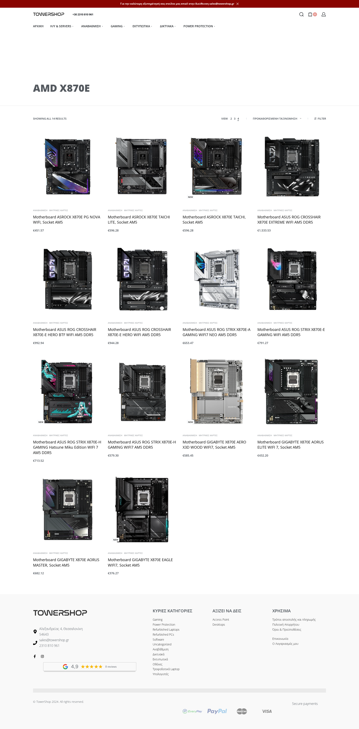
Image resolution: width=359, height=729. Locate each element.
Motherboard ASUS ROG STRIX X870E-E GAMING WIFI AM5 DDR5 (291, 332)
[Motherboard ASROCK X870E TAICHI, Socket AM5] (217, 166)
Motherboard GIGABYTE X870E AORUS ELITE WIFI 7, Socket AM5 (290, 444)
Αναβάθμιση (40, 210)
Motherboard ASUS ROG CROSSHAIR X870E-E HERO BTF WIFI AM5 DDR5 (64, 332)
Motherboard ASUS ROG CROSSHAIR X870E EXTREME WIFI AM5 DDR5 (289, 219)
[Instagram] (42, 656)
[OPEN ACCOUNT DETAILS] (323, 14)
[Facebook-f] (34, 656)
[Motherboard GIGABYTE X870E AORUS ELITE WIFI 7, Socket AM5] (291, 391)
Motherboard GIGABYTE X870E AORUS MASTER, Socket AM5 (66, 562)
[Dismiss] (237, 4)
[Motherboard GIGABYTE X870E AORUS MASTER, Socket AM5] (67, 509)
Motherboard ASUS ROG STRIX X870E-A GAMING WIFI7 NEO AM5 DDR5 (216, 332)
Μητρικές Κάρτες (58, 210)
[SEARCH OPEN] (301, 14)
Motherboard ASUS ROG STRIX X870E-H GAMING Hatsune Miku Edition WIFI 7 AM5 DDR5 (67, 447)
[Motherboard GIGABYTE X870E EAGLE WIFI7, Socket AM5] (142, 509)
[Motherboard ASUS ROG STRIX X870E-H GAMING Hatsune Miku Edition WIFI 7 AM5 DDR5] (67, 391)
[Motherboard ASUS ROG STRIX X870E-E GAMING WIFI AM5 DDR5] (291, 279)
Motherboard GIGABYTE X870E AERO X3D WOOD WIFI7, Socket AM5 (214, 444)
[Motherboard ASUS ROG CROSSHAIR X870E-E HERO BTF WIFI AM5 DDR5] (67, 279)
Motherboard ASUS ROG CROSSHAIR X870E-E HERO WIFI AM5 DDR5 (139, 332)
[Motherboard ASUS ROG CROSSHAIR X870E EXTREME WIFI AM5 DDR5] (291, 166)
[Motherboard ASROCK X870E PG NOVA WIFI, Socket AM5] (67, 166)
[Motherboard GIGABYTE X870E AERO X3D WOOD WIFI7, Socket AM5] (217, 391)
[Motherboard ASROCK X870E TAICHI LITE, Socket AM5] (142, 166)
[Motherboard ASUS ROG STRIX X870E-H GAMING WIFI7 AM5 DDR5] (142, 391)
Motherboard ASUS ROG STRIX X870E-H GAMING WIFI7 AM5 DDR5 (142, 444)
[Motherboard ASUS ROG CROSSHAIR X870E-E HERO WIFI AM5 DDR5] (142, 279)
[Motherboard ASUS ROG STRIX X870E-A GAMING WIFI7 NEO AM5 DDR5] (217, 279)
